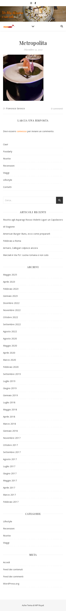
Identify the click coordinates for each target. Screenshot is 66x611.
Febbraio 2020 (11, 366)
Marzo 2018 (9, 423)
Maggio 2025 (10, 274)
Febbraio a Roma (12, 240)
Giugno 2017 (10, 473)
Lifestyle (7, 179)
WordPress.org (11, 583)
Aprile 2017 (9, 487)
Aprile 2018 (9, 416)
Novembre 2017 (12, 437)
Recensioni (8, 165)
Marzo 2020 (9, 359)
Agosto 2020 (10, 338)
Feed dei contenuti (13, 569)
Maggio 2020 (10, 345)
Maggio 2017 (10, 480)
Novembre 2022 (12, 310)
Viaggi (6, 172)
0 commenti (57, 108)
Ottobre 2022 (10, 317)
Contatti (7, 186)
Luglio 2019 (9, 381)
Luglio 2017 (9, 466)
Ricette (7, 158)
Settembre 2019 (12, 373)
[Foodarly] (9, 26)
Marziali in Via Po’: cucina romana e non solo (26, 254)
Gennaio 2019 (10, 395)
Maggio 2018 (10, 409)
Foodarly (7, 151)
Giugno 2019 (10, 388)
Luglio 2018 (9, 402)
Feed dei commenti (13, 576)
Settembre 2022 (12, 324)
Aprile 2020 (9, 352)
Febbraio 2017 (11, 501)
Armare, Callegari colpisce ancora (20, 247)
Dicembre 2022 (11, 302)
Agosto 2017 (10, 459)
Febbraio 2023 (11, 288)
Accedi (6, 562)
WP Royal (39, 605)
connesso (22, 131)
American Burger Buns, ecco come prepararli (26, 233)
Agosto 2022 (10, 331)
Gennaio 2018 (10, 430)
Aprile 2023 (9, 281)
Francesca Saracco (15, 108)
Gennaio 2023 (10, 295)
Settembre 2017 (12, 452)
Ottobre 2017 (10, 444)
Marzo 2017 (9, 494)
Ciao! (5, 144)
